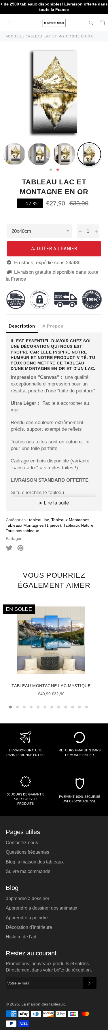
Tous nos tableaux (22, 530)
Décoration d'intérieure (29, 927)
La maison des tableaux (43, 1004)
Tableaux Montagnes (70, 519)
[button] (10, 707)
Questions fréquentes (27, 852)
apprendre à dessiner (27, 898)
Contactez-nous (22, 842)
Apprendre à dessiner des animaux (41, 908)
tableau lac (39, 519)
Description (22, 326)
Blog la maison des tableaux (35, 861)
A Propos (52, 326)
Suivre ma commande (28, 871)
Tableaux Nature (78, 525)
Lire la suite (55, 503)
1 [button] (51, 170)
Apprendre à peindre (27, 917)
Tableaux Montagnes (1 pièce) (33, 525)
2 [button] (57, 170)
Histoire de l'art (21, 936)
